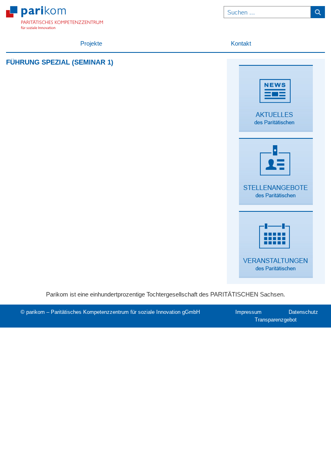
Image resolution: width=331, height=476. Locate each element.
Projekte (91, 43)
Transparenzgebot (276, 320)
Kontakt (241, 43)
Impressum (248, 312)
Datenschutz (303, 312)
